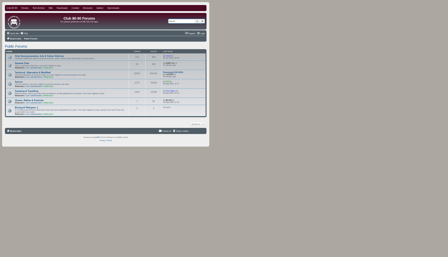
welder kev (170, 63)
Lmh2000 (169, 74)
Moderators (48, 68)
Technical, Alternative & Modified (33, 72)
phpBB (96, 137)
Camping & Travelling (26, 91)
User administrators (34, 68)
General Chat (22, 63)
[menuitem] (24, 33)
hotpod (168, 56)
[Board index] (14, 21)
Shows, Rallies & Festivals (29, 100)
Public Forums (16, 46)
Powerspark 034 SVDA (173, 72)
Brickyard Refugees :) (26, 107)
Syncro (19, 81)
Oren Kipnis (171, 91)
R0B (167, 81)
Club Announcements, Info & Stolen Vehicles (39, 56)
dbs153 (169, 100)
